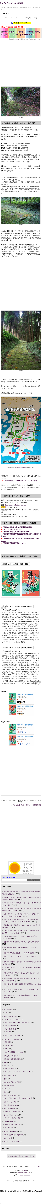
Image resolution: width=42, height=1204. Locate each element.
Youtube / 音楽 (8, 1121)
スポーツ (6, 1066)
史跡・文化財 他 (9, 1075)
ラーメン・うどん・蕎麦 (12, 1118)
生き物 (6, 1092)
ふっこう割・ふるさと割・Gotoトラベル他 (18, 1098)
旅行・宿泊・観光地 (10, 1095)
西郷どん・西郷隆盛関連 (12, 1111)
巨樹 (6, 1012)
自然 (5, 1089)
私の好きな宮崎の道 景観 (12, 1082)
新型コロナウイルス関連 (12, 1035)
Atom (25, 1170)
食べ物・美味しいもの (11, 1115)
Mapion (23, 505)
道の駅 (6, 1079)
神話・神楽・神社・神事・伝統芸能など (17, 1022)
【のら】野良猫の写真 (11, 1105)
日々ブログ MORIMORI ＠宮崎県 (11, 3)
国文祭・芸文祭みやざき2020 (13, 1135)
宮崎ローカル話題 (10, 1025)
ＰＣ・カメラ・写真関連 (11, 1039)
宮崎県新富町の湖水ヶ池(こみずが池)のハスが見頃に (21, 947)
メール (37, 1166)
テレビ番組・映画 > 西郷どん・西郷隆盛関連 (27, 805)
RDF (21, 1170)
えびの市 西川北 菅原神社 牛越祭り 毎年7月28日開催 (21, 942)
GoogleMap (9, 505)
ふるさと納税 (8, 1138)
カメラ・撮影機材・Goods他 (14, 1052)
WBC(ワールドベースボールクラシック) (17, 1072)
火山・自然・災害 (10, 1029)
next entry (28, 1156)
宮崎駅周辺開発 (9, 1085)
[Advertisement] (21, 63)
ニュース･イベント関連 (11, 1019)
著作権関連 (8, 1042)
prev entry (13, 1156)
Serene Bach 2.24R (24, 1172)
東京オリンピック (10, 1068)
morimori (17, 39)
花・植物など (8, 1009)
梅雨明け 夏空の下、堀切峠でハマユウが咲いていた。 (21, 956)
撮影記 (7, 1049)
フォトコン (8, 1045)
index (21, 1156)
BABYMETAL (9, 1127)
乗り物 (6, 1062)
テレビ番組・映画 (9, 1108)
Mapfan (16, 505)
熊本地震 (8, 1032)
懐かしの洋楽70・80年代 (13, 1124)
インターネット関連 (10, 1102)
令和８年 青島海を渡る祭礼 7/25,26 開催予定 (19, 953)
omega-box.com (25, 1175)
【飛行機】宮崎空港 (10, 1056)
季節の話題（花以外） (11, 1016)
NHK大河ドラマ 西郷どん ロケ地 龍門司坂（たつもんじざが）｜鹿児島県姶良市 (20, 33)
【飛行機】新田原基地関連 (12, 1059)
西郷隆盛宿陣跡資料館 (21, 467)
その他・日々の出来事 (11, 1131)
